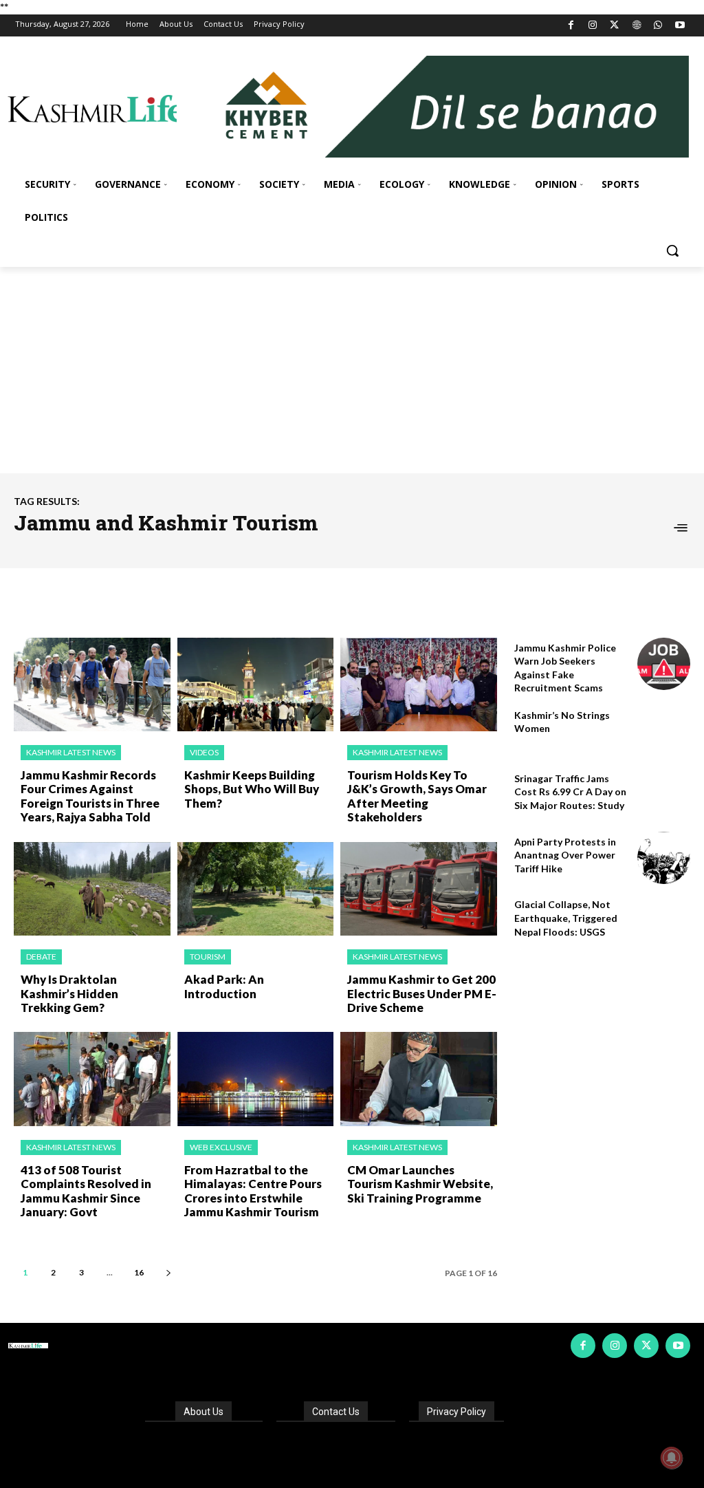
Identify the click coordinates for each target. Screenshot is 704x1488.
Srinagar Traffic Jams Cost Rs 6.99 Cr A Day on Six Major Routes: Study (570, 792)
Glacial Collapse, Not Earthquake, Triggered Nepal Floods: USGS (565, 917)
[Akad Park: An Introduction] (255, 889)
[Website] (636, 26)
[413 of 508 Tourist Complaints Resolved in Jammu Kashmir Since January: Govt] (92, 1079)
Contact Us (336, 1411)
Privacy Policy (456, 1411)
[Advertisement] (352, 370)
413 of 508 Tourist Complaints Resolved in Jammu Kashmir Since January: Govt (86, 1191)
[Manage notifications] (672, 1458)
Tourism (208, 956)
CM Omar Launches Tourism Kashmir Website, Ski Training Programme (420, 1184)
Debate (41, 956)
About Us (203, 1411)
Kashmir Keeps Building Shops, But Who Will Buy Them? (251, 789)
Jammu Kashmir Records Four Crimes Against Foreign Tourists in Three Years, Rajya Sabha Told (90, 796)
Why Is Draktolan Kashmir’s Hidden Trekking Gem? (69, 993)
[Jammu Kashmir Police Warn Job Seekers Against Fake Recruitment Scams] (663, 664)
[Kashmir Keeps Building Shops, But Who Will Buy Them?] (255, 685)
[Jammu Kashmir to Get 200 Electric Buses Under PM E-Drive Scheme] (418, 889)
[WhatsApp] (658, 26)
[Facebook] (571, 26)
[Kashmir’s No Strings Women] (663, 731)
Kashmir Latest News (71, 752)
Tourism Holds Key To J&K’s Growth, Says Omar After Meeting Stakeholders (417, 796)
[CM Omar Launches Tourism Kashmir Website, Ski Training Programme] (418, 1079)
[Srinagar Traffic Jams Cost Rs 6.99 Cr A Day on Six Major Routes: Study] (663, 794)
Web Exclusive (221, 1147)
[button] (672, 250)
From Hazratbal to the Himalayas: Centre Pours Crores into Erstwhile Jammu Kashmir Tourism (253, 1191)
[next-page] (168, 1272)
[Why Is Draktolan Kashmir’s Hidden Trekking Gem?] (92, 889)
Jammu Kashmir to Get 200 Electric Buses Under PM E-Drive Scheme (421, 993)
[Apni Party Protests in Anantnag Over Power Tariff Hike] (663, 858)
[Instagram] (593, 26)
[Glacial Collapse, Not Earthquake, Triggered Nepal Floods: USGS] (663, 920)
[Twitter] (615, 26)
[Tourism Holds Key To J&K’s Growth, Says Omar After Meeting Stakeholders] (418, 685)
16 (139, 1272)
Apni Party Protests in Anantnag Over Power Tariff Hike (565, 855)
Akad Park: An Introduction (224, 986)
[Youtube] (679, 26)
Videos (204, 752)
